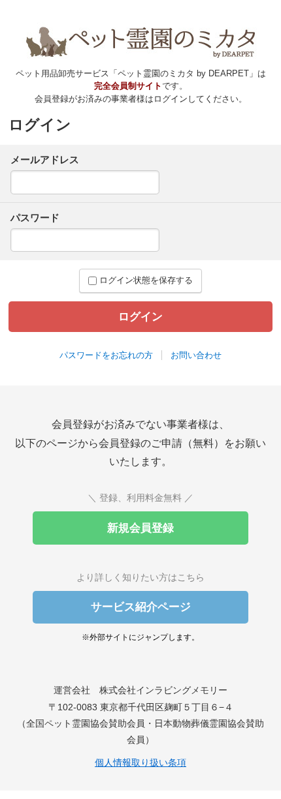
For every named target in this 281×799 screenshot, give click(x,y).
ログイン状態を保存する (145, 280)
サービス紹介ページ (141, 607)
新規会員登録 (140, 528)
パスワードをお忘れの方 (106, 355)
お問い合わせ (196, 355)
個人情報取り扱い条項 (140, 762)
